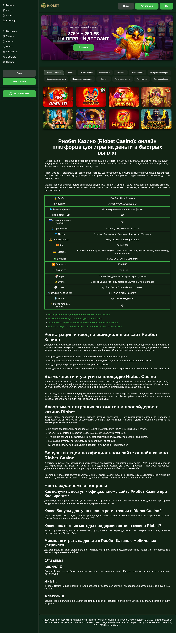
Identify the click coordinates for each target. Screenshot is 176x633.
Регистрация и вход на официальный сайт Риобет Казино (79, 314)
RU (166, 6)
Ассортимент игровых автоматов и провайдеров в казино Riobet (83, 322)
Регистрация (146, 6)
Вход (126, 6)
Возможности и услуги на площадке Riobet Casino (75, 318)
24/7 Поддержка (21, 94)
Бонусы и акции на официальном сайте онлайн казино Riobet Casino (85, 326)
